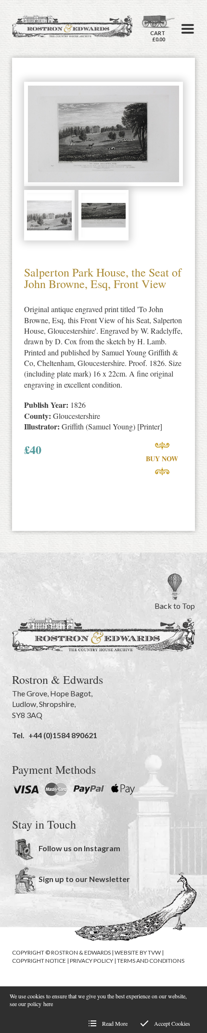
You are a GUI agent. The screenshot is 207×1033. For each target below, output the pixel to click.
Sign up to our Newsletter (84, 878)
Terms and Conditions (150, 960)
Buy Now (162, 459)
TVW (154, 952)
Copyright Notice (39, 960)
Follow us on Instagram (79, 848)
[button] (187, 28)
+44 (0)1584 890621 (62, 735)
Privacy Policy (91, 960)
